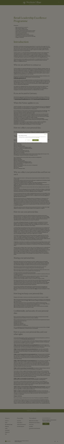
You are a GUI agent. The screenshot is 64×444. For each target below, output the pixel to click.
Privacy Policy (37, 137)
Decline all (45, 134)
